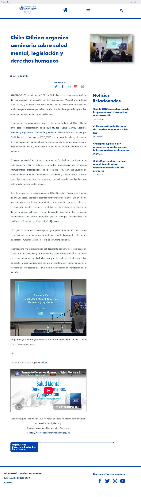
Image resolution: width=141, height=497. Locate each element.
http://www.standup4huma (43, 432)
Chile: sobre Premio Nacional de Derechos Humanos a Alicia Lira (110, 129)
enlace (44, 362)
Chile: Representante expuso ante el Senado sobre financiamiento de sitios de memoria (109, 165)
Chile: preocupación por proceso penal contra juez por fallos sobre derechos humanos (111, 147)
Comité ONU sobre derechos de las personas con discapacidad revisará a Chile (111, 112)
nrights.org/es (63, 432)
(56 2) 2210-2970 (21, 477)
